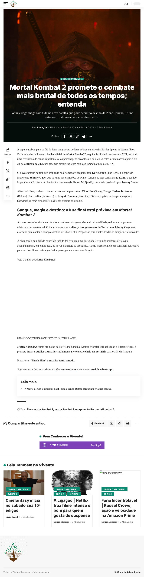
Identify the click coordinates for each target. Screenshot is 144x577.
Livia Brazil (12, 517)
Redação (42, 127)
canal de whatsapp (101, 369)
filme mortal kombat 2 (40, 409)
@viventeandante (66, 369)
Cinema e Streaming (72, 79)
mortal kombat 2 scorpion (70, 409)
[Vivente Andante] (13, 3)
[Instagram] (72, 445)
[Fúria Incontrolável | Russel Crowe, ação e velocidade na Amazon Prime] (120, 482)
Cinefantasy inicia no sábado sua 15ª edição (23, 505)
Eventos (12, 494)
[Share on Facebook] (64, 136)
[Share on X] (71, 136)
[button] (6, 3)
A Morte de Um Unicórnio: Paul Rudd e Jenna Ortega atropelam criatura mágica (68, 388)
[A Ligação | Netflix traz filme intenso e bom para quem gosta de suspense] (71, 482)
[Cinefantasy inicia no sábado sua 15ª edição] (24, 482)
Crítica (60, 494)
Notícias (74, 494)
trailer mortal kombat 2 (100, 409)
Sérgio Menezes (61, 521)
